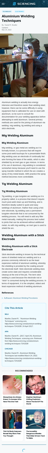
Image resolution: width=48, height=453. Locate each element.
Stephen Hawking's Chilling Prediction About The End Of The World (34, 400)
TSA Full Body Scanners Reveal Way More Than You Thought (12, 433)
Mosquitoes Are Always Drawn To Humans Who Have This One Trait (12, 399)
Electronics (19, 11)
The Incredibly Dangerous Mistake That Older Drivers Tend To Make (35, 434)
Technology (7, 11)
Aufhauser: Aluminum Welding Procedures (21, 298)
